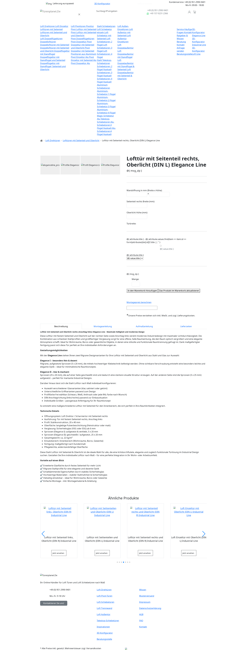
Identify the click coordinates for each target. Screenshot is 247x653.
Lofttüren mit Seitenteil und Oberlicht (81, 140)
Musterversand (146, 595)
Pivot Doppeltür (79, 41)
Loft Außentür (125, 22)
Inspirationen (103, 626)
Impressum (144, 602)
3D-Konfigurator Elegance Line (198, 32)
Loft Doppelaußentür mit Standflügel (125, 54)
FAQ (141, 620)
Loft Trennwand (104, 608)
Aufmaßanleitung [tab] (144, 326)
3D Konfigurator (102, 3)
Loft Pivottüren (78, 26)
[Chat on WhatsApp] (148, 13)
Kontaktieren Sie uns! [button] (53, 603)
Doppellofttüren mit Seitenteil (54, 44)
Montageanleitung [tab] (103, 326)
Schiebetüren (104, 22)
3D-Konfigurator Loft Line (198, 50)
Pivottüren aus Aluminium (83, 54)
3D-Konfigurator (105, 633)
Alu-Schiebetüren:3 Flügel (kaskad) (105, 125)
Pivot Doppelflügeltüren (82, 38)
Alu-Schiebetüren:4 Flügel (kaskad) (106, 131)
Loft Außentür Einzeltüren (124, 38)
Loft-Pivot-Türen (104, 595)
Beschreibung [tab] (61, 326)
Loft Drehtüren (47, 26)
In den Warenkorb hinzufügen (142, 290)
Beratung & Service (183, 24)
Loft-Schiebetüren (105, 602)
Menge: (135, 279)
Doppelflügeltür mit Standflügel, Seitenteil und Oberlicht (53, 66)
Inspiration (170, 22)
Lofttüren (45, 22)
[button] (46, 165)
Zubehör (159, 22)
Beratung (181, 41)
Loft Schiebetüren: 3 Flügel (104, 47)
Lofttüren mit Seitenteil (51, 29)
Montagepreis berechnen (139, 302)
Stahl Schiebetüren (106, 26)
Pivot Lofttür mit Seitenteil (83, 29)
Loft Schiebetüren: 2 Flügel (104, 41)
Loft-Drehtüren (104, 589)
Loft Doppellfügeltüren (51, 38)
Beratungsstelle (184, 54)
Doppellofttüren (48, 41)
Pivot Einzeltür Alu (80, 57)
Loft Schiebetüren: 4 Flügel (104, 54)
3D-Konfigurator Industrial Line (199, 41)
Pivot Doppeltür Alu (80, 63)
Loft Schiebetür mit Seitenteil (104, 35)
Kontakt (188, 32)
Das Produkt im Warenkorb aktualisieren (179, 290)
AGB (141, 614)
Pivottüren (77, 22)
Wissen (142, 589)
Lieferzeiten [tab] (186, 326)
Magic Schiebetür (105, 115)
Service (180, 29)
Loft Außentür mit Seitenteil (125, 32)
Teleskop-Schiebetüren (108, 620)
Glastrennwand (145, 22)
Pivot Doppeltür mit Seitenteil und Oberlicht (82, 44)
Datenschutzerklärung (150, 608)
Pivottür (90, 26)
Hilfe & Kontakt (144, 3)
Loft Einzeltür (61, 26)
